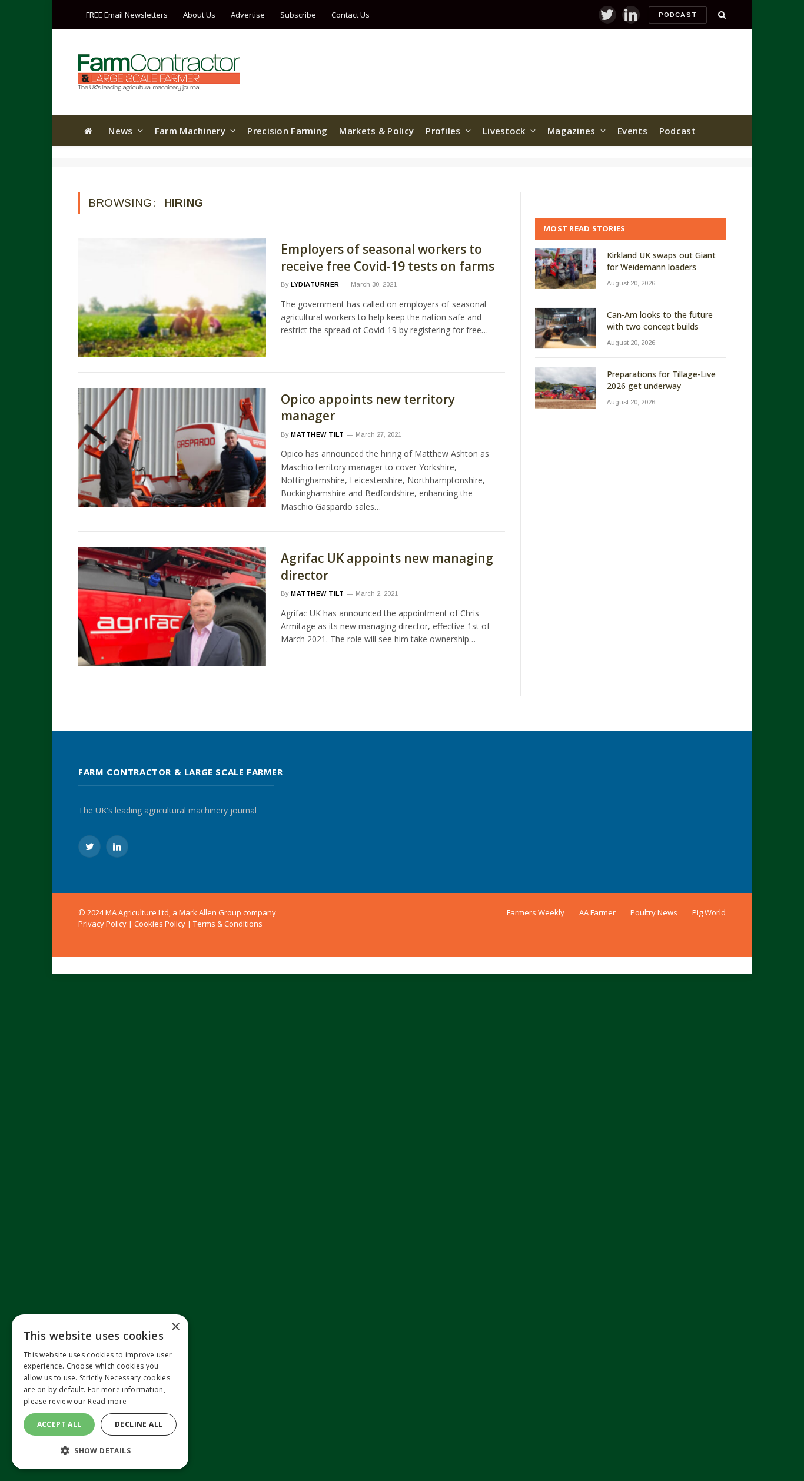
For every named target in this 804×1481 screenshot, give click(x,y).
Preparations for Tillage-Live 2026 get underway (661, 379)
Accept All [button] (59, 1424)
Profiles (443, 131)
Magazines (571, 131)
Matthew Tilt (317, 434)
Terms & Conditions (228, 923)
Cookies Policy (159, 923)
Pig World (709, 912)
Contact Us (350, 14)
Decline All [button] (138, 1424)
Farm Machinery (190, 131)
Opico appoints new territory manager (368, 407)
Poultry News (653, 912)
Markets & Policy (376, 131)
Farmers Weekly (535, 912)
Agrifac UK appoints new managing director (387, 566)
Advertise (248, 14)
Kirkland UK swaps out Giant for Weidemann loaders (661, 261)
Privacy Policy (102, 923)
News (120, 131)
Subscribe (298, 14)
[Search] (721, 15)
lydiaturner (315, 284)
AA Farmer (597, 912)
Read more (107, 1401)
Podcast (678, 14)
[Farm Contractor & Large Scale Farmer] (159, 72)
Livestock (504, 131)
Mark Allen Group (210, 912)
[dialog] (100, 1391)
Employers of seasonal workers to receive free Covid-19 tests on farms (387, 257)
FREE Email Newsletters (127, 14)
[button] (100, 1450)
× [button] (175, 1327)
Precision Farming (287, 131)
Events (632, 131)
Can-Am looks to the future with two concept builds (660, 320)
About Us (199, 14)
